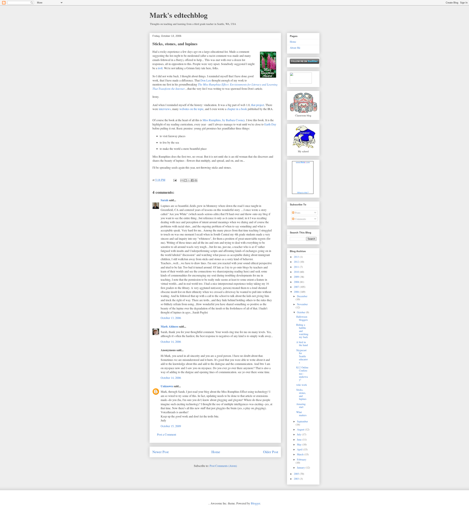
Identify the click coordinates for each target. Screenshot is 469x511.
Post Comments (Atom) (223, 466)
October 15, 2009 (171, 426)
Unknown (167, 386)
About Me (295, 47)
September (302, 421)
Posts (297, 212)
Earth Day (270, 124)
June (299, 439)
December (302, 296)
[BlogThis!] (185, 180)
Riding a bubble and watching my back (302, 331)
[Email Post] (174, 180)
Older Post (270, 451)
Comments (300, 219)
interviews (165, 109)
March (300, 454)
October (301, 312)
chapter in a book (237, 109)
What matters (301, 413)
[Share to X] (189, 180)
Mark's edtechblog (178, 15)
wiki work (301, 384)
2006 (297, 291)
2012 (297, 261)
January (301, 467)
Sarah (164, 200)
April (300, 449)
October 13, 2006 (171, 318)
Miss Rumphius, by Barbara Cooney (224, 120)
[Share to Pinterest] (196, 180)
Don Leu (205, 80)
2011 (297, 267)
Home (215, 451)
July (299, 434)
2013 (297, 257)
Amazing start (301, 405)
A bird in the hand (302, 343)
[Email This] (182, 180)
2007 (297, 287)
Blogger (255, 503)
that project (257, 105)
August (301, 429)
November (302, 304)
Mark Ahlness (169, 326)
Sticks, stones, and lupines (174, 44)
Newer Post (160, 451)
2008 (297, 282)
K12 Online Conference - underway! (302, 373)
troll (160, 68)
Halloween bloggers (302, 318)
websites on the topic (191, 109)
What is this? (303, 193)
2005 (297, 473)
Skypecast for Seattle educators (302, 356)
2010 (297, 272)
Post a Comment (166, 434)
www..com (303, 162)
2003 (297, 478)
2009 (297, 276)
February (301, 459)
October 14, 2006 (171, 341)
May (299, 444)
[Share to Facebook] (192, 180)
